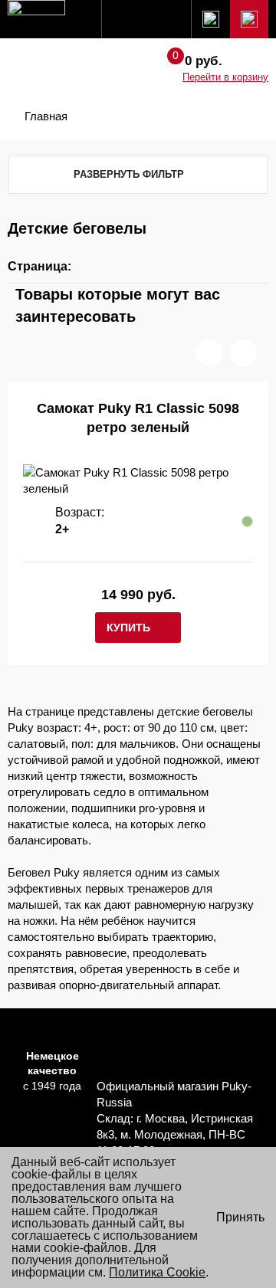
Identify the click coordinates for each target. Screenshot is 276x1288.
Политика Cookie (157, 1272)
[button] (209, 352)
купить (128, 627)
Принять (240, 1217)
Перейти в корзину (225, 77)
